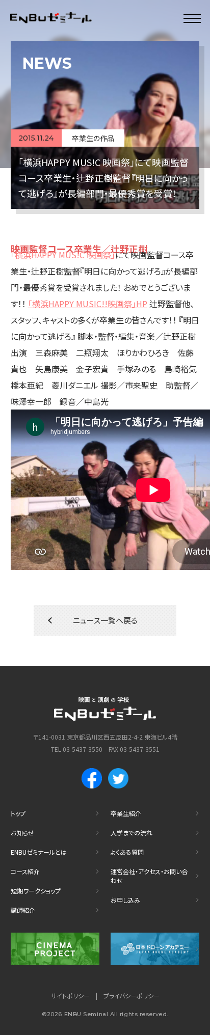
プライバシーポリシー (131, 995)
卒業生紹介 (126, 813)
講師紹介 (23, 910)
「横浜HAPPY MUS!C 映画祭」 (63, 255)
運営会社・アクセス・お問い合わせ (149, 876)
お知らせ (22, 832)
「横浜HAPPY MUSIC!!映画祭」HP (87, 303)
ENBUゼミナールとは (39, 852)
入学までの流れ (131, 832)
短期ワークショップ (36, 890)
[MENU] (192, 18)
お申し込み (125, 899)
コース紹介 (25, 871)
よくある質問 (127, 852)
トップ (18, 813)
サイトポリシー (70, 995)
